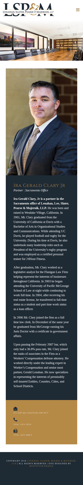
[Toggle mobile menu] (78, 10)
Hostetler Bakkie (42, 466)
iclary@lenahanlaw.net (31, 413)
